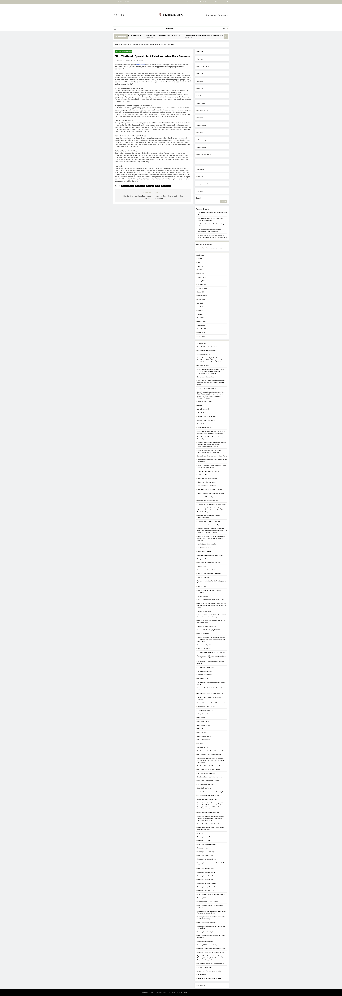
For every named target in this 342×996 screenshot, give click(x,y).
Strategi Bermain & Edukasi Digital (207, 799)
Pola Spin (150, 186)
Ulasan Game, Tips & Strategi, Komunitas (209, 971)
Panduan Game (201, 586)
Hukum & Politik (202, 475)
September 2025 (202, 295)
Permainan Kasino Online (204, 671)
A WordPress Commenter (205, 248)
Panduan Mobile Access (204, 611)
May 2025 (200, 310)
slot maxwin (200, 169)
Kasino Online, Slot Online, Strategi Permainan (210, 493)
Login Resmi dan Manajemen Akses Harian (210, 555)
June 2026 (200, 262)
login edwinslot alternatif (204, 551)
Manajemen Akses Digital (204, 559)
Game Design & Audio (203, 424)
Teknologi (200, 833)
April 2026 (200, 270)
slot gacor (200, 81)
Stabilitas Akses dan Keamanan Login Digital (210, 792)
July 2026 (200, 259)
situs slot (200, 74)
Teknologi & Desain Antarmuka (206, 844)
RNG (157, 186)
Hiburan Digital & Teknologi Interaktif (208, 471)
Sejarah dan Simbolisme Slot (205, 710)
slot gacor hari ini (202, 110)
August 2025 (201, 299)
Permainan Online (202, 678)
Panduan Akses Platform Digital (206, 570)
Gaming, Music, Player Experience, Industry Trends (212, 456)
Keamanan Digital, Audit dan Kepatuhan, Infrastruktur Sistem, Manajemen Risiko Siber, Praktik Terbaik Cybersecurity (210, 510)
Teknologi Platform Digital (205, 941)
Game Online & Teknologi (204, 427)
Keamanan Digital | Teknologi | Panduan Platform (211, 504)
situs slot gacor (202, 125)
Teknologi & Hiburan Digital (205, 855)
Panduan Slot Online (203, 633)
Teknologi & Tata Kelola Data (205, 890)
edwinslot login (201, 413)
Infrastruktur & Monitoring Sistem (207, 478)
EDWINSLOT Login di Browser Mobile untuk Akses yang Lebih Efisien (196, 2)
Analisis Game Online (203, 354)
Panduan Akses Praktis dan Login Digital (209, 573)
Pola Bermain (140, 186)
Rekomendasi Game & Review (206, 706)
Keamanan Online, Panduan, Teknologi (208, 521)
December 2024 (201, 329)
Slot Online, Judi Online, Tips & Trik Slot (209, 769)
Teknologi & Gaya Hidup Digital (206, 852)
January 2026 (201, 281)
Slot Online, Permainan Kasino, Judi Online (209, 777)
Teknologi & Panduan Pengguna (206, 883)
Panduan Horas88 (202, 596)
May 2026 (200, 266)
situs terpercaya (202, 140)
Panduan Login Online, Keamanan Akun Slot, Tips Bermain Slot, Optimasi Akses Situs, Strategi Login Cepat (212, 605)
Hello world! (218, 248)
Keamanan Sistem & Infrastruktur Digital (209, 525)
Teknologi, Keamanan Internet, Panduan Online (211, 948)
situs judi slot (201, 717)
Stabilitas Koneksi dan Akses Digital (208, 795)
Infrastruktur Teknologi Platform (206, 482)
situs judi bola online (203, 714)
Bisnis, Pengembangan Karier (205, 377)
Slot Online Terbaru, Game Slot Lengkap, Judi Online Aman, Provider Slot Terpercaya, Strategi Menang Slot (211, 760)
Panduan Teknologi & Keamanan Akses (208, 645)
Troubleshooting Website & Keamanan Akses (210, 963)
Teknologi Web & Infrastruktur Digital (208, 945)
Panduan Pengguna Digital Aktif (206, 626)
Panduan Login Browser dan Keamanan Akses (210, 600)
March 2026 (200, 273)
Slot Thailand (166, 186)
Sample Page (169, 29)
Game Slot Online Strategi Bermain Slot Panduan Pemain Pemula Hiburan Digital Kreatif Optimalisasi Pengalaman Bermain (211, 444)
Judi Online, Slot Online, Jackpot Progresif (209, 489)
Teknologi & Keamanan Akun (205, 868)
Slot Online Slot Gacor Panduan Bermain (209, 754)
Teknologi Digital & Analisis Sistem (207, 902)
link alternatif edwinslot (204, 548)
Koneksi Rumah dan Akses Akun (206, 544)
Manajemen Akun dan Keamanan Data (208, 562)
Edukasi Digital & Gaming (204, 401)
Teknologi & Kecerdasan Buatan (206, 876)
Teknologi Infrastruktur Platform (206, 922)
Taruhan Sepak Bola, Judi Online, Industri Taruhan (211, 824)
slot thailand (140, 64)
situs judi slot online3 (203, 725)
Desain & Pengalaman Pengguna (206, 388)
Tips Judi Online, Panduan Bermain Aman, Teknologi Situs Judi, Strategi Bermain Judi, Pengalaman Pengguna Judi (210, 958)
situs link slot (201, 103)
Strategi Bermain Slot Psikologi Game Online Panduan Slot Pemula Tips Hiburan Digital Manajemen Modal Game (210, 818)
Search (198, 198)
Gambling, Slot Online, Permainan (207, 416)
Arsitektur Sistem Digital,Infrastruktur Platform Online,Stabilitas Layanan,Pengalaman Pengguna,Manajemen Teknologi (211, 371)
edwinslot (200, 405)
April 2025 (200, 314)
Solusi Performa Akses (204, 788)
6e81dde (119, 60)
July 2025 (200, 303)
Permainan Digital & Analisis (124, 51)
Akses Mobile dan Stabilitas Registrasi (208, 347)
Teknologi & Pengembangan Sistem (207, 887)
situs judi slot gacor (203, 721)
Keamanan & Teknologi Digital (206, 497)
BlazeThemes (183, 992)
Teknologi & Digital (202, 848)
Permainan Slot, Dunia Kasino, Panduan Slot (210, 693)
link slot (199, 96)
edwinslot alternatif (203, 409)
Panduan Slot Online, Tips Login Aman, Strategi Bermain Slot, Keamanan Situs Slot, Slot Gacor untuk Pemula (211, 639)
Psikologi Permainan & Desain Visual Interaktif (211, 703)
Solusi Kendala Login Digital (205, 784)
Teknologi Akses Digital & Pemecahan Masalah (211, 894)
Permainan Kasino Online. (204, 675)
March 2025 (200, 318)
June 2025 (200, 307)
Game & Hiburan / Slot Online (206, 420)
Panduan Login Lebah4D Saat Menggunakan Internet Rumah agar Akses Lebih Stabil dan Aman (158, 35)
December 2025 (201, 284)
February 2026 (201, 277)
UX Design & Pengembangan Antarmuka (209, 978)
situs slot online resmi (204, 740)
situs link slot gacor (203, 66)
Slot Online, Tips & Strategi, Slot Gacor (208, 780)
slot (198, 162)
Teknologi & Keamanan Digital (206, 872)
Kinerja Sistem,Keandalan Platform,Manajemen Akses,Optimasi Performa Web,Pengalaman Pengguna (211, 538)
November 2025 (202, 288)
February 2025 (201, 321)
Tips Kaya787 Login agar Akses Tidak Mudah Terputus (210, 35)
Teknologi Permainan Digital (205, 932)
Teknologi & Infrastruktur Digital (206, 859)
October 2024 (201, 336)
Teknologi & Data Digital (204, 840)
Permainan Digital (127, 186)
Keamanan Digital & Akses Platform (207, 500)
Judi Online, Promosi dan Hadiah (207, 486)
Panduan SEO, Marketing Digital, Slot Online (210, 630)
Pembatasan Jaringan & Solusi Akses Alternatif (211, 652)
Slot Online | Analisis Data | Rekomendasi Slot (211, 751)
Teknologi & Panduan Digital (205, 879)
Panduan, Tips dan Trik (204, 648)
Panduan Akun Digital (203, 577)
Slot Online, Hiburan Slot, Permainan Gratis (210, 766)
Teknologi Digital (202, 898)
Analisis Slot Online (203, 365)
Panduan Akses (201, 566)
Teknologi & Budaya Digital (205, 837)
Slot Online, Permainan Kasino (206, 773)
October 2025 (201, 292)
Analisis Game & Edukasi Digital (206, 350)
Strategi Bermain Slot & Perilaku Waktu (208, 812)
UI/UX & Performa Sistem (204, 967)
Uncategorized (201, 975)
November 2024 (202, 332)
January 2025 (201, 325)
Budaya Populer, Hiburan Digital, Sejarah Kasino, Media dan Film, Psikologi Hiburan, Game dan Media (211, 382)
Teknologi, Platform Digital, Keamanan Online (210, 952)
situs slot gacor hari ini (204, 154)
